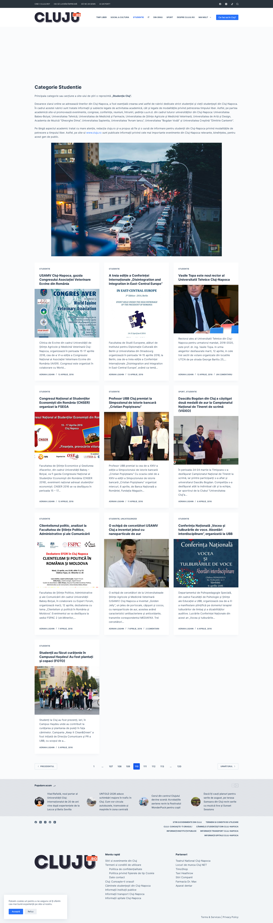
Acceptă (16, 911)
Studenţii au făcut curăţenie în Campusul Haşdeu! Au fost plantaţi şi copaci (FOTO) (66, 657)
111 (145, 766)
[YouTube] (55, 822)
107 (111, 766)
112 (153, 766)
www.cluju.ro (94, 132)
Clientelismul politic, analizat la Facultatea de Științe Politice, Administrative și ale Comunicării (64, 530)
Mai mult (203, 17)
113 (162, 766)
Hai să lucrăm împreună (65, 4)
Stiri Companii (184, 877)
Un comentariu (224, 374)
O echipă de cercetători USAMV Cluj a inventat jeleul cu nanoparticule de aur (133, 530)
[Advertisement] (136, 50)
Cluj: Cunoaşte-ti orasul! (178, 826)
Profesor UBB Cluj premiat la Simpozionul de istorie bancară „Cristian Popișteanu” (132, 403)
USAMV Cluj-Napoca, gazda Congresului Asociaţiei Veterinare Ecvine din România (65, 280)
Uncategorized (129, 519)
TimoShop (182, 869)
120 (179, 766)
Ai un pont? (104, 4)
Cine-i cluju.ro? (42, 4)
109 (128, 766)
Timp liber (101, 17)
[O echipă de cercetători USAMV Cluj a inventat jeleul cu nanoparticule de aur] (136, 563)
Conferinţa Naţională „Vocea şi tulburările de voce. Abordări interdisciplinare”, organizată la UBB (205, 530)
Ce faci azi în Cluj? (227, 17)
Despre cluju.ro (186, 17)
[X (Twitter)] (40, 822)
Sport (170, 17)
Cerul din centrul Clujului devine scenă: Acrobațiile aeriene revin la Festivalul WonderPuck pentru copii (166, 801)
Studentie (138, 17)
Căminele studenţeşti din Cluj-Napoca (217, 826)
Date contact (117, 877)
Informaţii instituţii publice (181, 831)
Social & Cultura (120, 17)
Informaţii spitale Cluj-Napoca (221, 835)
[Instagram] (226, 4)
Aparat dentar (184, 885)
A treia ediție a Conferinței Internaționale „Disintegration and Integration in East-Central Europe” (136, 280)
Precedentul (47, 766)
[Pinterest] (50, 822)
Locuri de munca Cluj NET (191, 864)
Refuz (30, 911)
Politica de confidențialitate (125, 869)
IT (148, 17)
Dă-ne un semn (88, 4)
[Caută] (237, 4)
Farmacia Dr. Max (186, 881)
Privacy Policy (230, 917)
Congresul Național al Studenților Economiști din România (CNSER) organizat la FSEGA (64, 403)
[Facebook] (220, 4)
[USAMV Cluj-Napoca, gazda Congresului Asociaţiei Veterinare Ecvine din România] (67, 313)
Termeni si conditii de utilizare (222, 822)
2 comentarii (152, 628)
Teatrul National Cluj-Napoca (193, 860)
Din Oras (158, 17)
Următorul (227, 766)
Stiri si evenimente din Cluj (187, 822)
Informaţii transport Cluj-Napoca (219, 831)
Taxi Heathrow (184, 873)
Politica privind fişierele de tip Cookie (131, 873)
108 (119, 766)
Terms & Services (211, 917)
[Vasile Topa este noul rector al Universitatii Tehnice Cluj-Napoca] (206, 309)
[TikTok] (232, 4)
